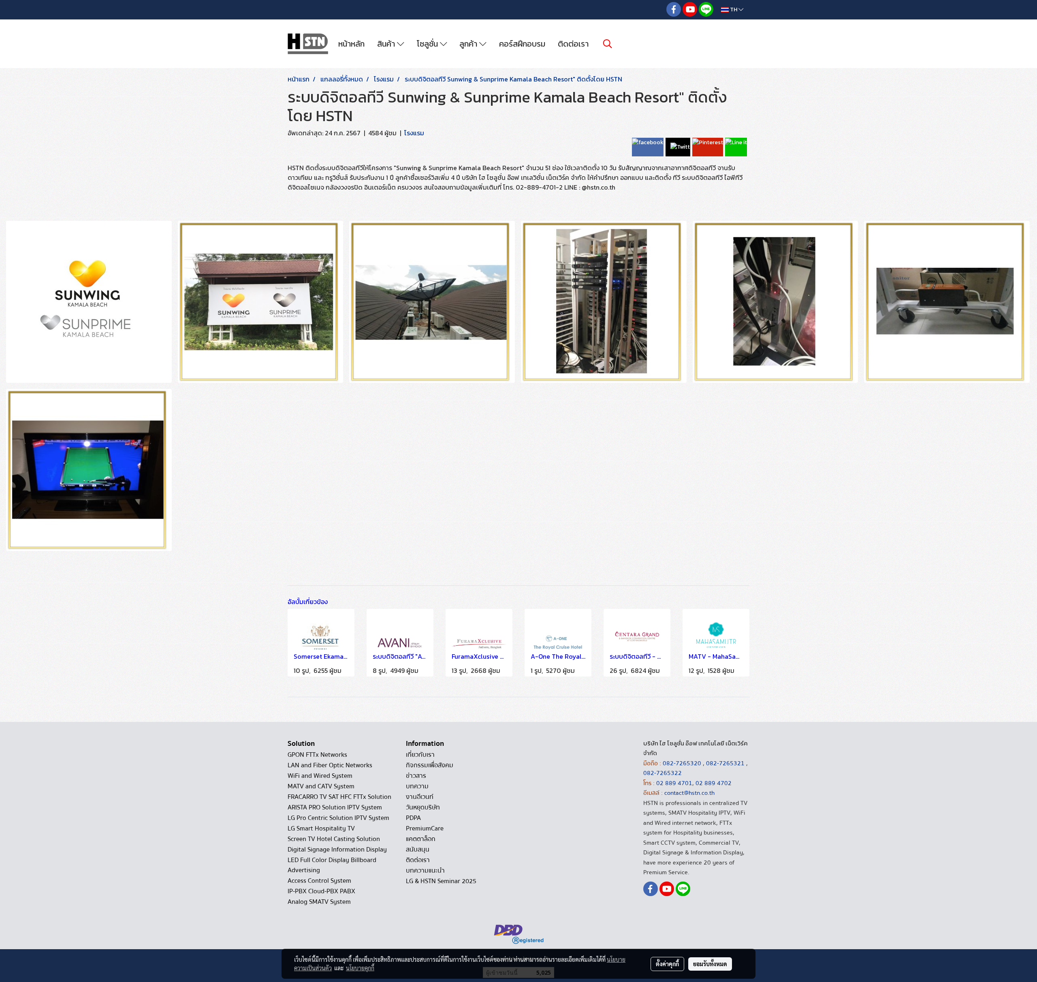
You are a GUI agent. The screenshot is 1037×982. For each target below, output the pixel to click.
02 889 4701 (674, 783)
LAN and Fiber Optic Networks (330, 765)
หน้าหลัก (351, 44)
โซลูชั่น (428, 44)
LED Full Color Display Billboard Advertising (332, 865)
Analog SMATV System (319, 902)
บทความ (417, 786)
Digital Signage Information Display (337, 849)
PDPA (413, 818)
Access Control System (319, 880)
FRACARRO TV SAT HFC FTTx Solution (339, 797)
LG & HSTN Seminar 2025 (441, 881)
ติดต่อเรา (573, 44)
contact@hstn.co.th (689, 793)
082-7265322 (662, 773)
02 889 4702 (714, 783)
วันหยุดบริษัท (423, 807)
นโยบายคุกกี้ (360, 967)
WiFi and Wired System (320, 776)
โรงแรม (414, 133)
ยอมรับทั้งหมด (710, 963)
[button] (608, 43)
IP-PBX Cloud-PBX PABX (321, 891)
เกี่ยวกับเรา (420, 754)
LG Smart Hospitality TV (321, 828)
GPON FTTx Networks (317, 754)
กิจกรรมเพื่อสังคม (429, 765)
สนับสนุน (417, 849)
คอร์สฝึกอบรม (522, 44)
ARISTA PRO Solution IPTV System (335, 807)
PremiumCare (425, 828)
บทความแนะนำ (425, 870)
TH (733, 9)
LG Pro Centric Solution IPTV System (338, 818)
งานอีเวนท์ (419, 797)
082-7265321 (725, 763)
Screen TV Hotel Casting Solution (334, 839)
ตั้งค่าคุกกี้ (667, 963)
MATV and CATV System (321, 786)
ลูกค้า (469, 44)
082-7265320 (683, 763)
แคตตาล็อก (420, 839)
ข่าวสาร (416, 776)
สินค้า (387, 44)
